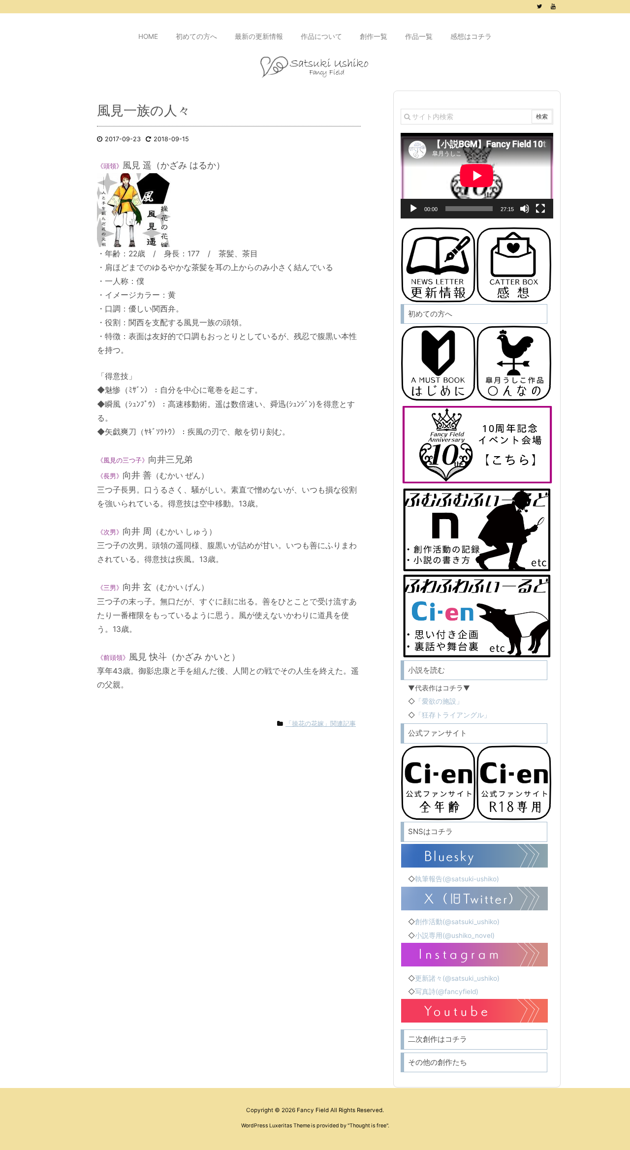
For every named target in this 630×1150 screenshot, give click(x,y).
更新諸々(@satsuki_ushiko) (457, 978)
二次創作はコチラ (437, 1039)
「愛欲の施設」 (439, 701)
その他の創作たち (437, 1062)
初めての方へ (430, 313)
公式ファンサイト (437, 733)
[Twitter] (539, 6)
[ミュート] (525, 209)
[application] (477, 175)
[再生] (413, 209)
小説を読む (426, 670)
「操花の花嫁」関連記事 (320, 723)
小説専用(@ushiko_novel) (455, 935)
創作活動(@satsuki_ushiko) (457, 922)
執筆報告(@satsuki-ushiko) (457, 879)
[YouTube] (553, 6)
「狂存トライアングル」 (453, 715)
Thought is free (367, 1125)
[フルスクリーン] (540, 209)
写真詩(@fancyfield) (446, 991)
